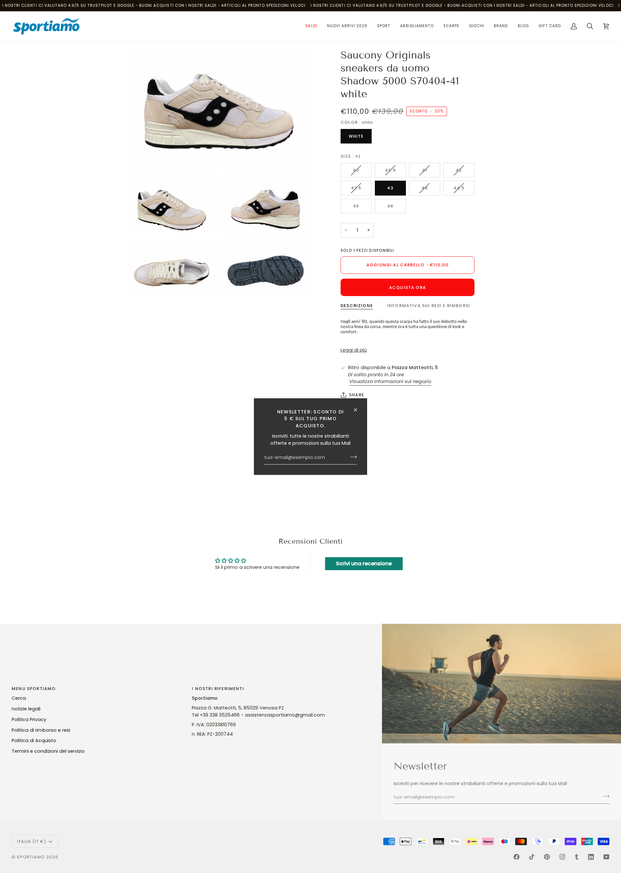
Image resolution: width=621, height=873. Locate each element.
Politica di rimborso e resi (41, 730)
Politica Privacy (29, 719)
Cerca (19, 698)
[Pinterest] (547, 857)
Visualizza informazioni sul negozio (390, 381)
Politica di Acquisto (34, 740)
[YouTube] (606, 857)
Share (356, 395)
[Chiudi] (358, 409)
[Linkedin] (591, 857)
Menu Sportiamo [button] (34, 689)
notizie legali (26, 709)
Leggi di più (354, 350)
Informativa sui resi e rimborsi (428, 306)
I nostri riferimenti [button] (218, 689)
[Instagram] (562, 857)
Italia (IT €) (31, 841)
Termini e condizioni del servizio (48, 751)
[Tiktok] (531, 857)
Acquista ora (407, 287)
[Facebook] (516, 857)
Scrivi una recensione (364, 563)
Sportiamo (31, 857)
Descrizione (357, 306)
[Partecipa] (351, 457)
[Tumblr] (576, 857)
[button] (311, 26)
